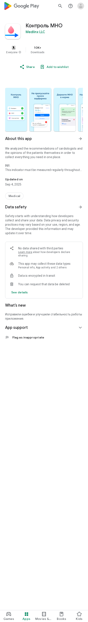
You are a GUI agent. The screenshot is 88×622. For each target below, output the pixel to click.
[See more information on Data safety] (80, 207)
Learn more (25, 252)
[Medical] (14, 196)
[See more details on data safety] (20, 292)
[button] (20, 52)
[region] (44, 49)
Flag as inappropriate (24, 337)
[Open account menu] (81, 6)
